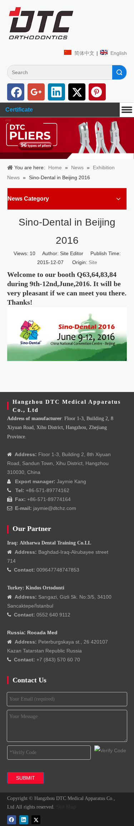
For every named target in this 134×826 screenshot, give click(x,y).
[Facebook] (15, 91)
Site (93, 262)
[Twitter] (76, 91)
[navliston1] (41, 23)
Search (119, 72)
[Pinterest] (97, 91)
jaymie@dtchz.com (54, 508)
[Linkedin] (56, 91)
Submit (25, 778)
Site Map (66, 807)
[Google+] (36, 91)
